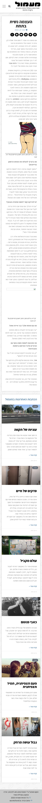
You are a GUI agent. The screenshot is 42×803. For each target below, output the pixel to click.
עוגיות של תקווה (25, 429)
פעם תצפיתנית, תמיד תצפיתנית (22, 685)
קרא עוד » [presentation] (33, 455)
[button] (9, 6)
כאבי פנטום (29, 622)
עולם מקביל (28, 560)
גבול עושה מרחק (25, 742)
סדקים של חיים (26, 491)
